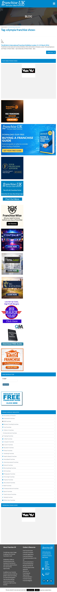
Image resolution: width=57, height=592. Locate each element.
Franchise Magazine (27, 580)
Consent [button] (37, 590)
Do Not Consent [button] (30, 590)
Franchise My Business (28, 563)
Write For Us (26, 571)
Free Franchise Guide (28, 550)
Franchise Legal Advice (28, 554)
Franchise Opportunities (28, 567)
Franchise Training (27, 578)
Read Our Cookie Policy (45, 590)
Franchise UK (4, 27)
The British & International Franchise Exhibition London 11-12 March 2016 (25, 45)
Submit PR (25, 569)
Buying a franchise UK (28, 565)
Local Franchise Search (28, 562)
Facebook (44, 580)
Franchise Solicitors (27, 576)
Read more (50, 52)
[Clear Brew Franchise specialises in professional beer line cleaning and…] (28, 81)
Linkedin (51, 580)
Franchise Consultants (28, 552)
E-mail (5, 378)
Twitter (47, 580)
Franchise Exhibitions (28, 556)
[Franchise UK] (13, 4)
